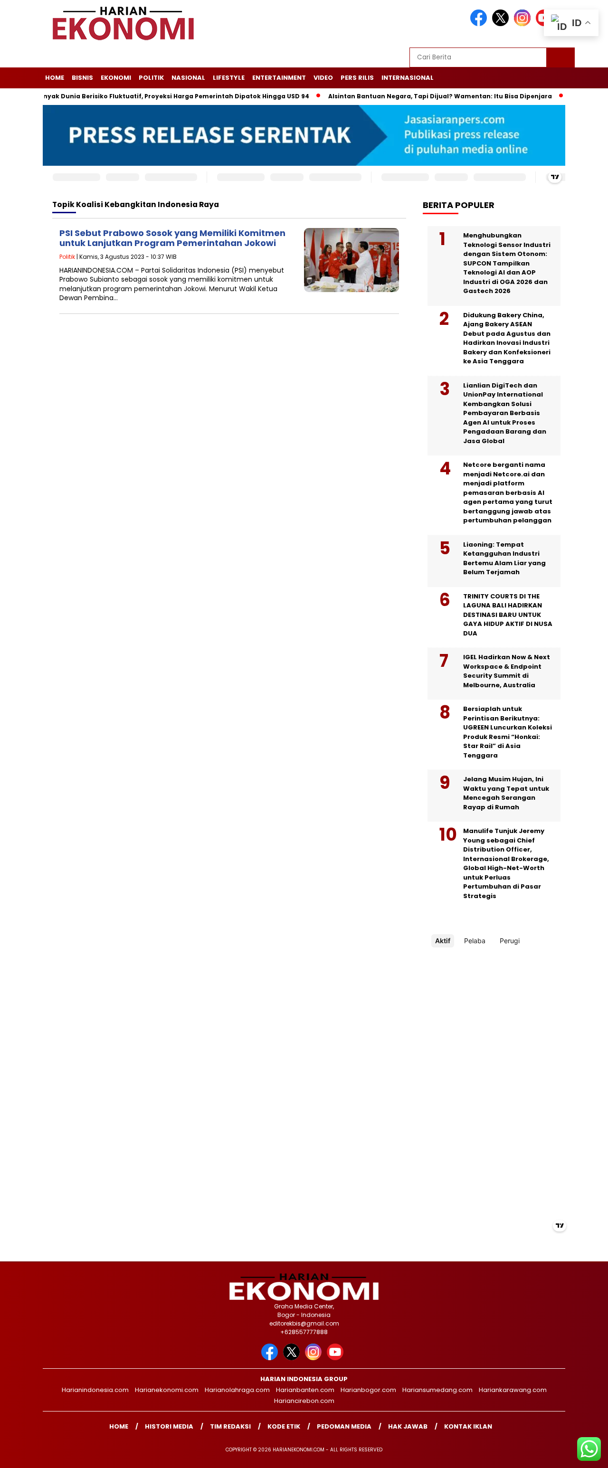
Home (54, 77)
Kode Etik (283, 1426)
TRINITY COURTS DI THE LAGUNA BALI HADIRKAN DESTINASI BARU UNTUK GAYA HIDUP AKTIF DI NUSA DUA (507, 615)
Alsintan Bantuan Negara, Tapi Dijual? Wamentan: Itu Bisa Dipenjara (417, 96)
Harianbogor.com (368, 1389)
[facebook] (480, 24)
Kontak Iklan (468, 1426)
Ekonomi (116, 77)
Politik (151, 77)
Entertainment (279, 77)
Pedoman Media (344, 1426)
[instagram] (524, 24)
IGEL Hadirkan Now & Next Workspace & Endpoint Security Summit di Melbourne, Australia (506, 671)
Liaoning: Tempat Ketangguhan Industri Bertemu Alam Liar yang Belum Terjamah (504, 558)
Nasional (188, 77)
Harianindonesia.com (95, 1389)
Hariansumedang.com (437, 1389)
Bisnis (82, 77)
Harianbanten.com (305, 1389)
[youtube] (337, 1358)
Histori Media (169, 1426)
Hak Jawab (408, 1426)
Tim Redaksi (230, 1426)
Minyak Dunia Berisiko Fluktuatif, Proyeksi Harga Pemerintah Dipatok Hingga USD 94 (149, 96)
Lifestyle (229, 77)
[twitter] (502, 24)
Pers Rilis (357, 77)
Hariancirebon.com (304, 1400)
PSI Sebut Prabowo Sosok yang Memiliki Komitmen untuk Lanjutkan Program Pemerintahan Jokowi (172, 238)
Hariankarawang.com (513, 1389)
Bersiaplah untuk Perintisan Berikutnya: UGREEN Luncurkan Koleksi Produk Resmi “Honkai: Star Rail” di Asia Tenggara (507, 732)
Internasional (407, 77)
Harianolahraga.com (237, 1389)
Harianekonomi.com (167, 1389)
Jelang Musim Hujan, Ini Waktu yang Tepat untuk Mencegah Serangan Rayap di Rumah (506, 793)
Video (323, 77)
